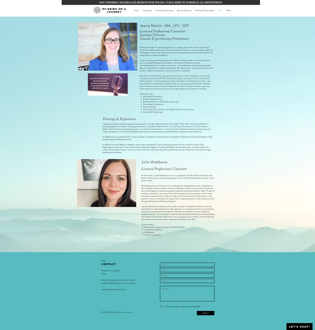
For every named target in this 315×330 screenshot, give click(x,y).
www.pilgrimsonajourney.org (113, 289)
